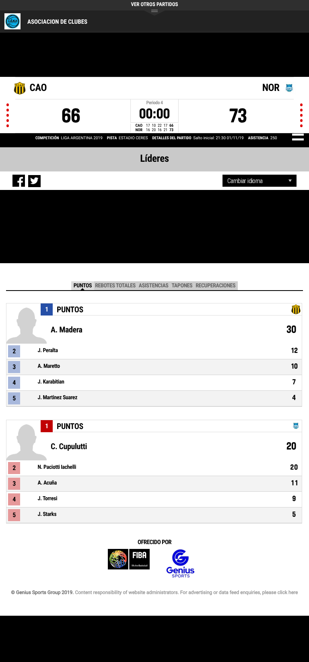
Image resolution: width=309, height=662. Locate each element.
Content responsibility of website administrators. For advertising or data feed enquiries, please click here (186, 592)
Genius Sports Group (180, 563)
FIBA (129, 563)
